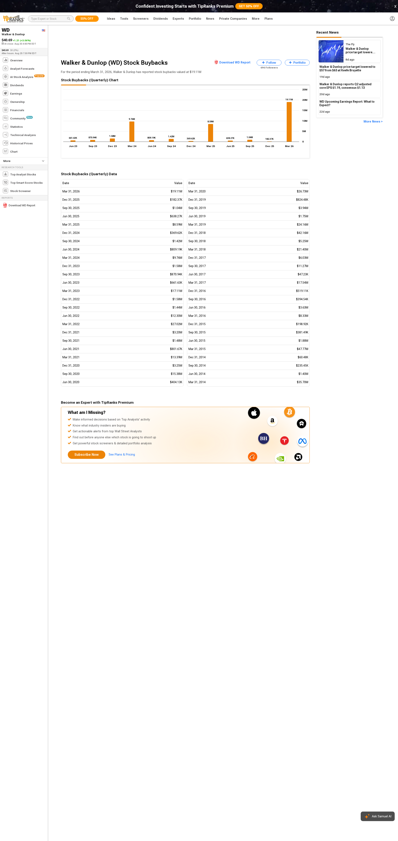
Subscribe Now (86, 455)
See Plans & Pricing (122, 454)
